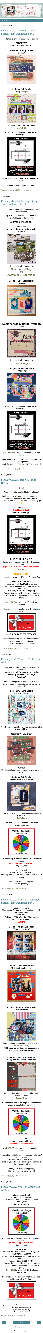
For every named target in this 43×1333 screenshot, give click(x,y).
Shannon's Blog (21, 269)
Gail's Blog (21, 128)
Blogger (25, 1331)
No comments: (27, 469)
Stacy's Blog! (21, 363)
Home (21, 1323)
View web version (21, 1327)
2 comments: (20, 1315)
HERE (10, 178)
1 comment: (26, 190)
